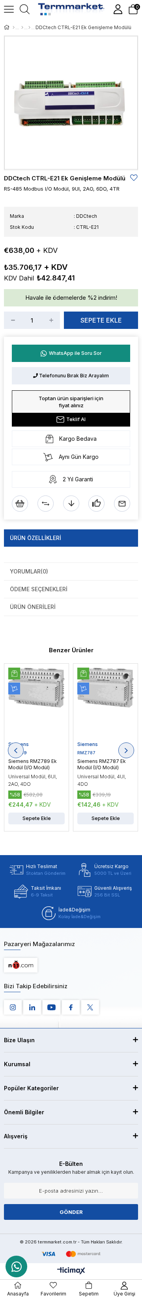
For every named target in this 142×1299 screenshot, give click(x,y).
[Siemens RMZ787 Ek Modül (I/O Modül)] (105, 704)
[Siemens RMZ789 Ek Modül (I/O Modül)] (36, 704)
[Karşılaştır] (45, 503)
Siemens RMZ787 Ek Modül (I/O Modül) (101, 764)
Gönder (71, 1212)
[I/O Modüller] (29, 27)
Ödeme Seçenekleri (38, 589)
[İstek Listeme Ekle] (20, 503)
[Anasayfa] (14, 27)
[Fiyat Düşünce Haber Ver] (71, 503)
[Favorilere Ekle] (134, 178)
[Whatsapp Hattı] (16, 1266)
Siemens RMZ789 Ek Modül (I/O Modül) (32, 764)
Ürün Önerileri (33, 606)
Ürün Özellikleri (35, 537)
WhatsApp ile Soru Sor (75, 353)
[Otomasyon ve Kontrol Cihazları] (22, 27)
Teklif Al (76, 419)
